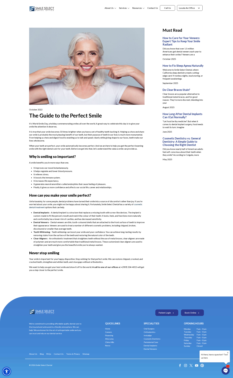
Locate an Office (187, 8)
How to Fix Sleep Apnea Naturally (183, 65)
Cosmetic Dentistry (152, 339)
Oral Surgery (149, 329)
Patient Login (165, 312)
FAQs (48, 354)
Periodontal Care (151, 342)
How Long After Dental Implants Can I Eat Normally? (182, 115)
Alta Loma (109, 339)
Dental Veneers (150, 349)
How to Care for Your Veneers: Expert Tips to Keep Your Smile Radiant (181, 41)
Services (123, 8)
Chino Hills (109, 342)
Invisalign (148, 335)
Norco (107, 345)
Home (107, 329)
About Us (109, 8)
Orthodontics (149, 332)
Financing (109, 335)
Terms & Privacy (73, 354)
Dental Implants (150, 345)
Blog (42, 354)
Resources (137, 8)
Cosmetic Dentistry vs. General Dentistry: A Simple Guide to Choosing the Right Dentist (182, 141)
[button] (7, 371)
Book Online (190, 312)
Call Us (167, 8)
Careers (108, 332)
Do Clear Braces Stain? (176, 89)
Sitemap (86, 354)
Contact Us (152, 8)
